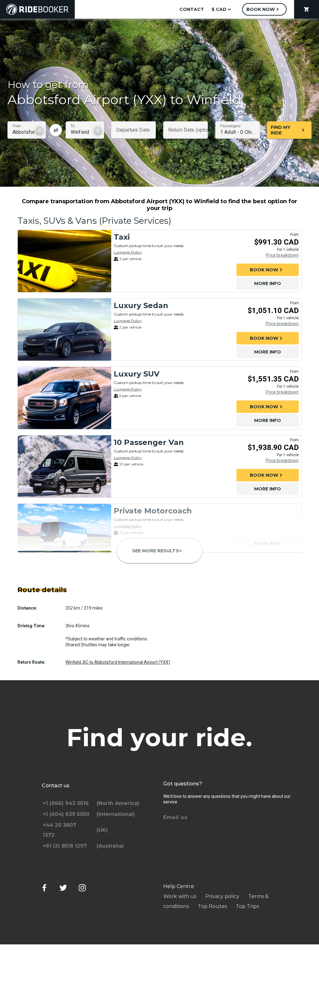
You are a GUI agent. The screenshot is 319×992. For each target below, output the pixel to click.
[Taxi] (64, 261)
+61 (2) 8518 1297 (65, 846)
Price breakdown (282, 255)
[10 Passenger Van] (64, 466)
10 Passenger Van (149, 442)
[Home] (37, 9)
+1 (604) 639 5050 (66, 814)
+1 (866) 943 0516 (66, 803)
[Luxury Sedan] (64, 329)
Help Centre (178, 886)
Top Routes (212, 906)
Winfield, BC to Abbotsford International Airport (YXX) (117, 662)
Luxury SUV (137, 373)
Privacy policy (222, 896)
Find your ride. (160, 737)
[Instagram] (82, 888)
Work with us (179, 896)
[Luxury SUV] (64, 398)
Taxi (122, 236)
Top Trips (247, 906)
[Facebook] (44, 888)
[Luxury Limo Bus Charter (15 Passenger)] (64, 583)
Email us (175, 817)
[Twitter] (63, 888)
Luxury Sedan (141, 305)
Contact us (55, 785)
